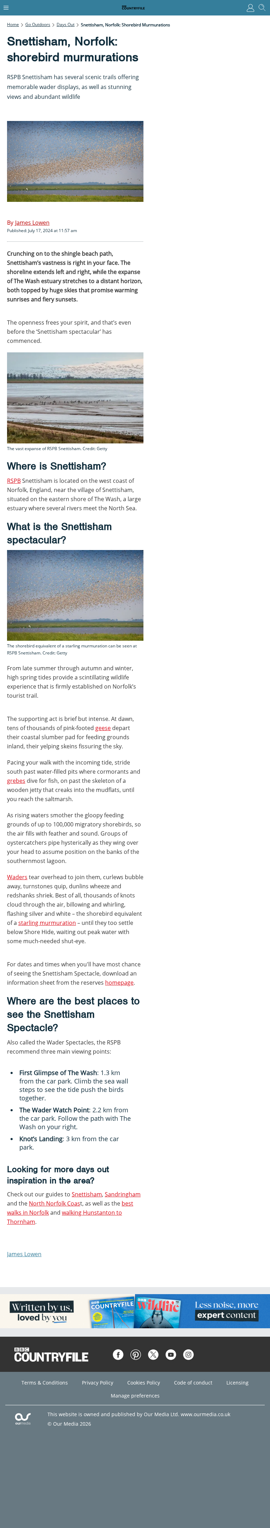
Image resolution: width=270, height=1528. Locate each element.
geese (103, 728)
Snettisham (87, 1194)
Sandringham (123, 1194)
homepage (119, 982)
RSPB (14, 481)
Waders (17, 877)
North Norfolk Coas (54, 1203)
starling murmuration (47, 923)
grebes (16, 781)
